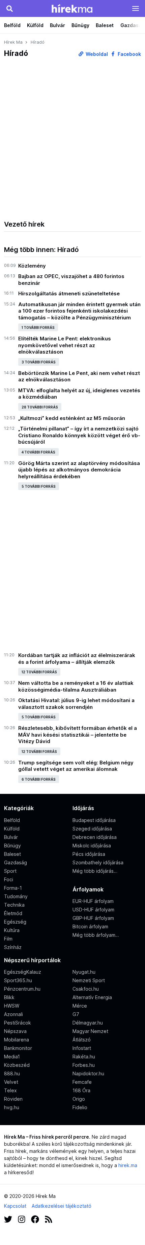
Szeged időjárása (92, 828)
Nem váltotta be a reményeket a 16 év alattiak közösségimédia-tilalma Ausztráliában (76, 686)
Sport (10, 871)
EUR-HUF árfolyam (93, 901)
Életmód (13, 913)
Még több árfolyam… (95, 935)
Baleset (105, 25)
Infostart (81, 1048)
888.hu (12, 1073)
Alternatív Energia (92, 997)
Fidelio (79, 1107)
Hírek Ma (13, 42)
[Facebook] (35, 1218)
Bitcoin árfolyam (90, 926)
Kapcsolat (15, 1206)
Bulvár (57, 25)
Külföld (35, 25)
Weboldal (96, 54)
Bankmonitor (18, 1048)
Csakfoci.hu (85, 989)
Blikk (9, 997)
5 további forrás (39, 486)
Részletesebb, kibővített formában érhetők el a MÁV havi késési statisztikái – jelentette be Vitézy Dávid (77, 734)
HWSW (11, 1006)
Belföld (12, 25)
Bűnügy (80, 25)
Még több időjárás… (94, 871)
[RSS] (49, 1218)
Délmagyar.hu (87, 1023)
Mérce (79, 1006)
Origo (78, 1099)
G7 (75, 1014)
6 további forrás (39, 779)
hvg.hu (11, 1107)
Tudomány (16, 896)
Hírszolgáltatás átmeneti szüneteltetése (69, 293)
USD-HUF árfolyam (93, 909)
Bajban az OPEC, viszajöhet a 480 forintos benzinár (71, 279)
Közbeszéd (17, 1065)
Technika (14, 905)
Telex (10, 1090)
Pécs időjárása (88, 854)
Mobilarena (16, 1039)
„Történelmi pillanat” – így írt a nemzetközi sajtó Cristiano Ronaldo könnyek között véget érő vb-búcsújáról (79, 435)
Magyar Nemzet (90, 1031)
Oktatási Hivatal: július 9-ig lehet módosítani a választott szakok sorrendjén (76, 703)
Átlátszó (81, 1039)
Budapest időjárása (94, 820)
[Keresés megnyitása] (9, 8)
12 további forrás (39, 672)
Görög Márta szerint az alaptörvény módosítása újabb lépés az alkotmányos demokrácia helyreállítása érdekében (79, 470)
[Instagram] (22, 1218)
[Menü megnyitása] (135, 8)
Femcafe (82, 1082)
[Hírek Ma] (72, 8)
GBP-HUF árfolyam (93, 918)
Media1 (12, 1056)
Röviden (13, 1099)
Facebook (129, 54)
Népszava (15, 1031)
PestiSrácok (17, 1023)
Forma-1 (13, 888)
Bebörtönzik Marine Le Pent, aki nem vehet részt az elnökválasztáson (79, 376)
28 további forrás (40, 407)
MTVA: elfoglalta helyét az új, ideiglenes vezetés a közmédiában (79, 393)
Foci (8, 879)
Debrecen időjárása (94, 837)
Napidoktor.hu (88, 1073)
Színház (13, 947)
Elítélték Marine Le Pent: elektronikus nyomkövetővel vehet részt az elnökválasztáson (64, 345)
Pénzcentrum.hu (22, 989)
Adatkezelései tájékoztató (61, 1206)
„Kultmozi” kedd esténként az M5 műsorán (71, 418)
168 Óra (81, 1090)
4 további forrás (38, 452)
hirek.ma (127, 1165)
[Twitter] (8, 1218)
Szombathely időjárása (97, 862)
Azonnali (13, 1014)
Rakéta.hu (83, 1056)
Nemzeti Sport (88, 980)
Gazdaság (15, 862)
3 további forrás (39, 362)
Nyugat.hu (83, 972)
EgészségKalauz (22, 972)
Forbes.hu (83, 1065)
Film (8, 939)
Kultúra (12, 930)
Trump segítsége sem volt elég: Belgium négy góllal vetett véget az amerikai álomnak (76, 766)
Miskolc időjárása (91, 845)
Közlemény (32, 265)
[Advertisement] (72, 139)
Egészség (15, 922)
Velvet (11, 1082)
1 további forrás (38, 327)
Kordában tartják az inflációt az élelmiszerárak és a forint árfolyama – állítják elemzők (76, 658)
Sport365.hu (18, 980)
